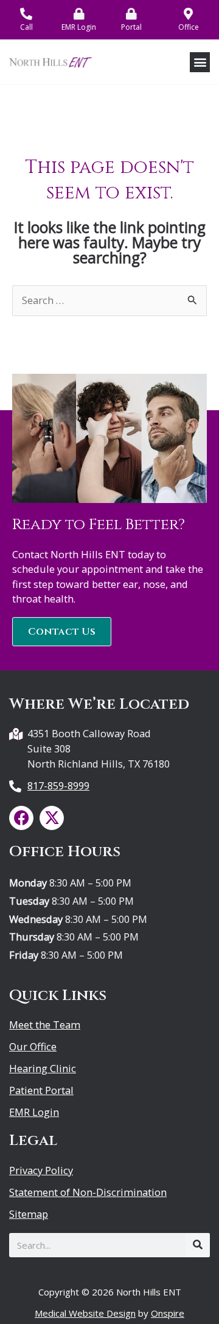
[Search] (198, 1245)
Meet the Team (44, 1025)
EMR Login (34, 1112)
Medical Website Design (85, 1313)
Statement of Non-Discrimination (88, 1192)
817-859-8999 (58, 785)
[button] (200, 62)
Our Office (33, 1047)
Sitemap (28, 1214)
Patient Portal (41, 1090)
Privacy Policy (41, 1170)
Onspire (167, 1313)
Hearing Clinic (42, 1068)
